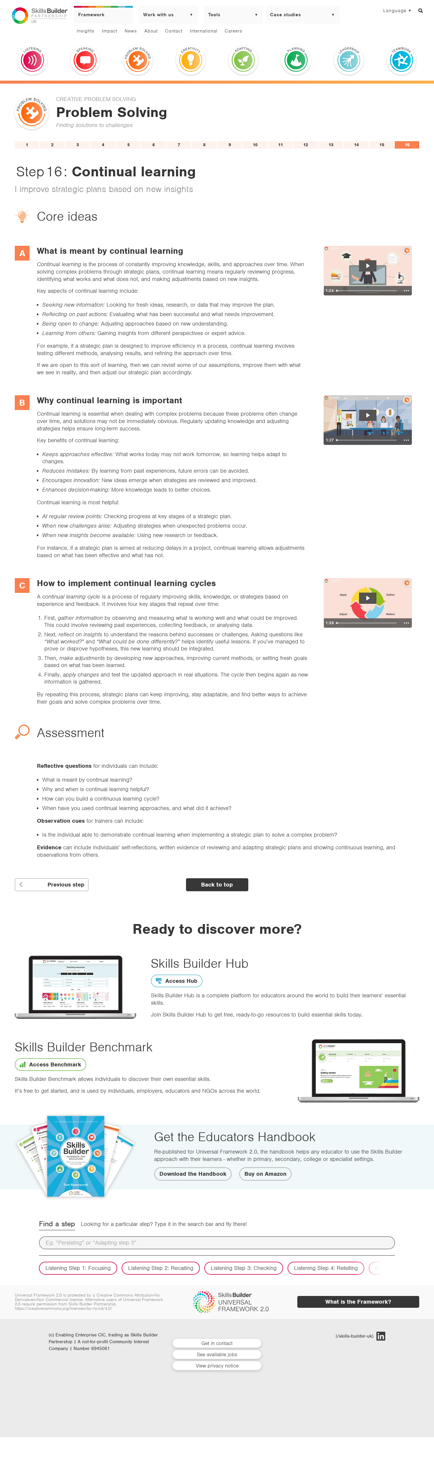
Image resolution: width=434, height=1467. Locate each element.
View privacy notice (217, 1365)
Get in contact (217, 1343)
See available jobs (217, 1354)
